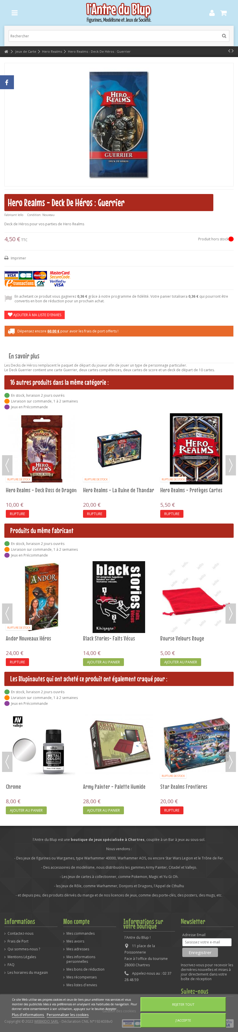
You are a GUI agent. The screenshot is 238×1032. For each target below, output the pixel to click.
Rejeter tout (183, 1004)
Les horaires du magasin (28, 972)
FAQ (11, 965)
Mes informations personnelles (80, 959)
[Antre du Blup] (119, 13)
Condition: (34, 215)
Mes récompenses (81, 977)
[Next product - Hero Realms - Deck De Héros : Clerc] (233, 50)
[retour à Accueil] (6, 51)
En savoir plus (24, 356)
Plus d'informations (28, 1014)
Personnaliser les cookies (68, 1014)
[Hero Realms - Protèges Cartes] (196, 745)
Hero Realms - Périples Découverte (195, 435)
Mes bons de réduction (85, 969)
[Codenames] (196, 570)
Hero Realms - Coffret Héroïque (115, 435)
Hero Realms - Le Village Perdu (36, 490)
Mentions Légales (22, 957)
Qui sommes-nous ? (24, 949)
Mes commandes (80, 933)
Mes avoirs (75, 941)
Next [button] (231, 465)
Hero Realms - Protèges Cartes (191, 786)
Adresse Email (193, 935)
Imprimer (18, 258)
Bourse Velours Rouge (105, 638)
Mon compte (76, 921)
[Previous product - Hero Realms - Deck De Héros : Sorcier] (229, 50)
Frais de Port (18, 941)
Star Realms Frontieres (106, 786)
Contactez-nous (20, 933)
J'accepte (183, 1020)
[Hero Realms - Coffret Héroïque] (119, 421)
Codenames (171, 584)
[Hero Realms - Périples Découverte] (196, 421)
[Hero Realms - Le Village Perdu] (42, 449)
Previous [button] (7, 465)
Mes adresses (77, 949)
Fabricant (10, 215)
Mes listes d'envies (81, 985)
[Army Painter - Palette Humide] (42, 745)
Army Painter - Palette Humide (37, 786)
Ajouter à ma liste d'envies (36, 314)
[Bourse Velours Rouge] (119, 597)
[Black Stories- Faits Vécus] (42, 597)
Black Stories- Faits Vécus (32, 638)
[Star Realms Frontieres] (119, 745)
